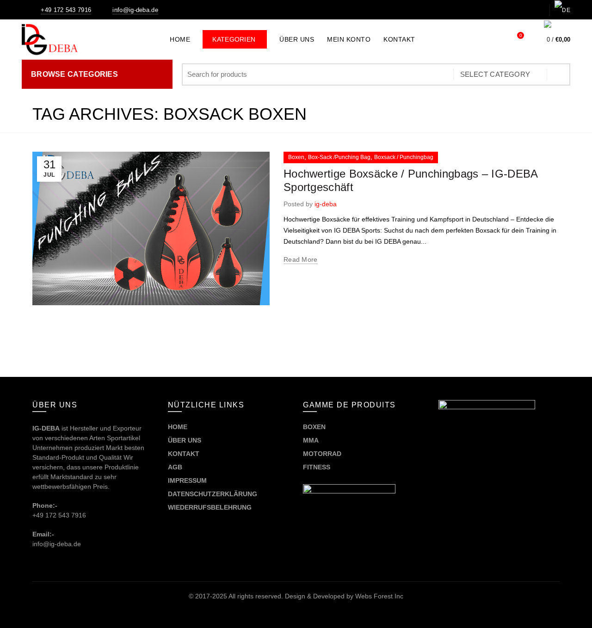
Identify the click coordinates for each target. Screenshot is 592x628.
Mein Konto (348, 39)
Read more (301, 259)
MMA (311, 440)
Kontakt (399, 39)
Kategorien (239, 36)
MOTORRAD (323, 453)
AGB (175, 467)
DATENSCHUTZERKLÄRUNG (212, 494)
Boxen (296, 157)
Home (180, 39)
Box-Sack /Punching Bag (339, 157)
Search (558, 74)
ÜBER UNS (184, 440)
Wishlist (520, 35)
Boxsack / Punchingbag (403, 157)
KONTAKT (183, 453)
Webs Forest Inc (379, 596)
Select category (495, 74)
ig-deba (325, 204)
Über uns (296, 39)
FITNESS (316, 467)
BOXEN (314, 427)
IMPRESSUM (187, 480)
